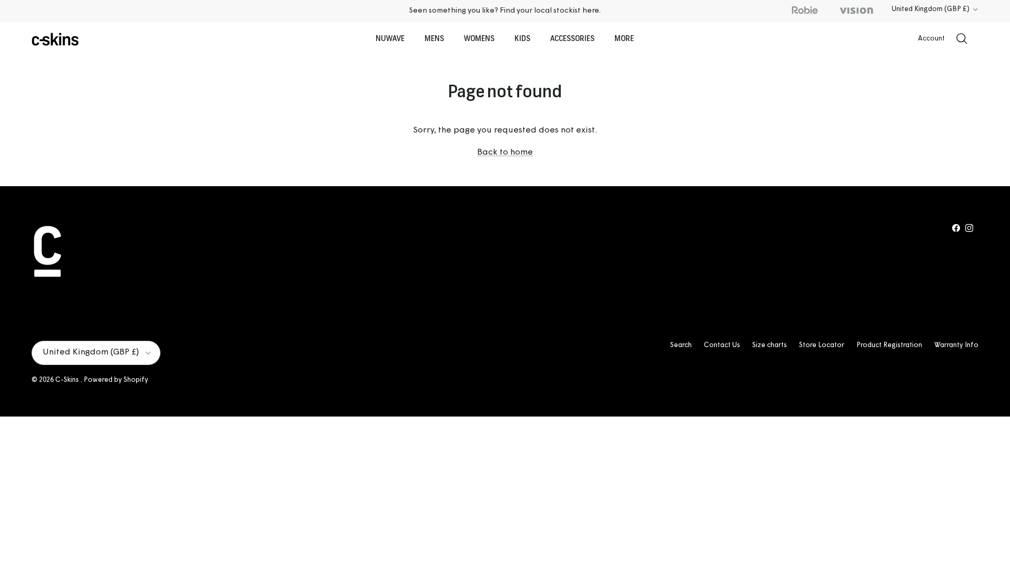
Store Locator (821, 345)
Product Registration (889, 345)
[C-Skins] (55, 39)
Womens (479, 39)
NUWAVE (390, 39)
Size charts (769, 345)
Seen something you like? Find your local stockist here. (505, 11)
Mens (434, 39)
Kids (522, 39)
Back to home (505, 152)
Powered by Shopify (116, 380)
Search (681, 345)
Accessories (572, 39)
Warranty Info (956, 345)
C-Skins (67, 380)
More (624, 39)
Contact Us (722, 345)
